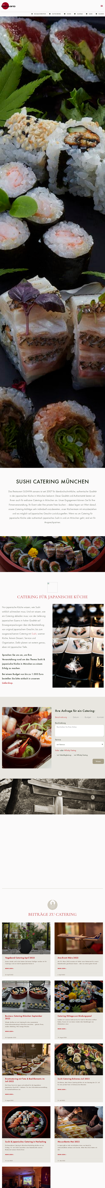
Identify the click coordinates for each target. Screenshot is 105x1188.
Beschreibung (61, 717)
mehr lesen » (9, 968)
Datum (76, 717)
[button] (101, 5)
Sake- (57, 750)
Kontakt (100, 717)
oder (65, 750)
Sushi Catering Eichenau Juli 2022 (74, 1078)
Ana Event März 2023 (68, 957)
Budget (88, 717)
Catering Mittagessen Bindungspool (75, 1015)
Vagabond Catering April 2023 (20, 957)
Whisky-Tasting (70, 750)
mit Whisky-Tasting (80, 755)
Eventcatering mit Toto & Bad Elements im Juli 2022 (25, 1080)
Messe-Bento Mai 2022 (69, 1141)
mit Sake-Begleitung (64, 755)
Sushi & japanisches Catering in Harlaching (25, 1141)
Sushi (34, 633)
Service (58, 740)
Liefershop (7, 682)
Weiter (98, 761)
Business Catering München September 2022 (23, 1017)
